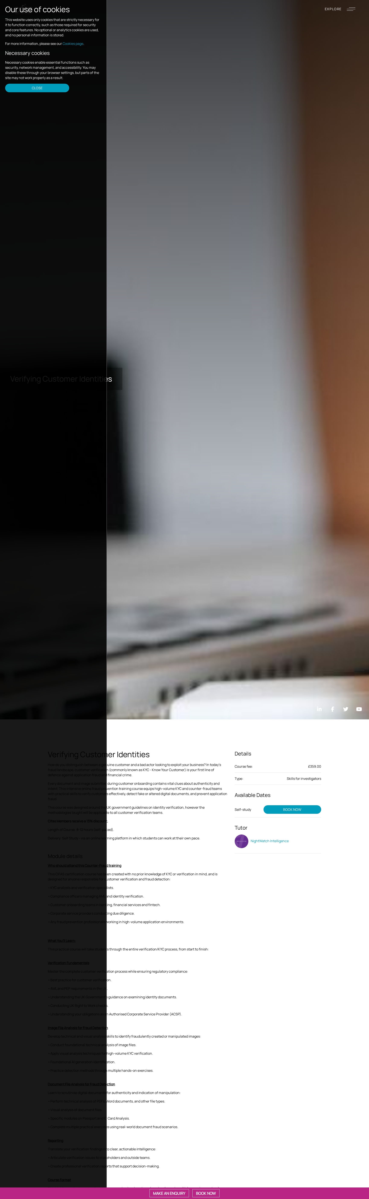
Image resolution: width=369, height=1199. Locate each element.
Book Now (292, 809)
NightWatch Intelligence (269, 841)
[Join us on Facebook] (332, 709)
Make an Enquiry (169, 1193)
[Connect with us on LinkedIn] (319, 709)
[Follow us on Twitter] (346, 709)
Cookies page (73, 43)
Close (37, 88)
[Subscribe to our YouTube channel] (359, 709)
